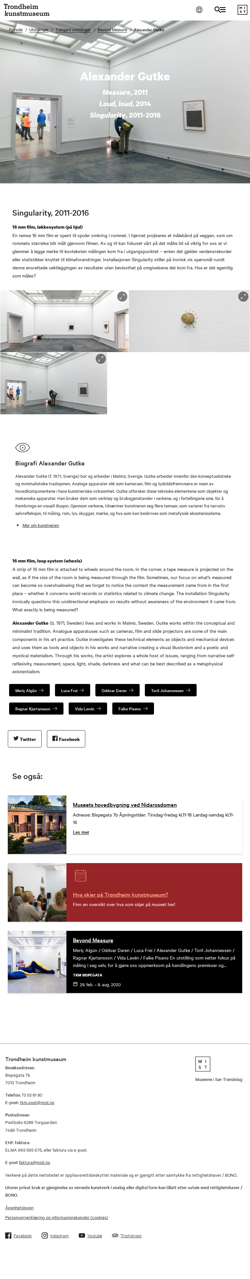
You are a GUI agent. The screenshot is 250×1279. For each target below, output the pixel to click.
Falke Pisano (129, 708)
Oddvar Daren (114, 690)
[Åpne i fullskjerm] (122, 296)
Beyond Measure (112, 29)
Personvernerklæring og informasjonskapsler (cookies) (56, 1217)
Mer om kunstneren (40, 525)
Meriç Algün (26, 690)
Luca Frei (69, 690)
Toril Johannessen (167, 690)
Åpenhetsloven (19, 1207)
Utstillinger (39, 29)
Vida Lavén (84, 708)
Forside (15, 29)
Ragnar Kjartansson (32, 708)
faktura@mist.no (34, 1162)
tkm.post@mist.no (37, 1102)
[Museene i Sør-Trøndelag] (242, 12)
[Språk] (199, 9)
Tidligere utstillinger (73, 29)
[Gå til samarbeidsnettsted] (219, 1064)
